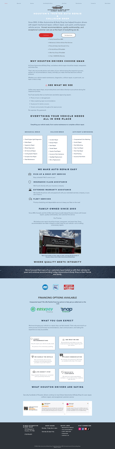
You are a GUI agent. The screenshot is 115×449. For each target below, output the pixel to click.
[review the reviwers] (63, 403)
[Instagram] (80, 429)
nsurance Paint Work (79, 156)
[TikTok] (88, 429)
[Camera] (46, 85)
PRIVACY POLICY (57, 447)
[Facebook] (83, 429)
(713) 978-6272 (28, 434)
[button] (19, 3)
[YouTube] (85, 429)
